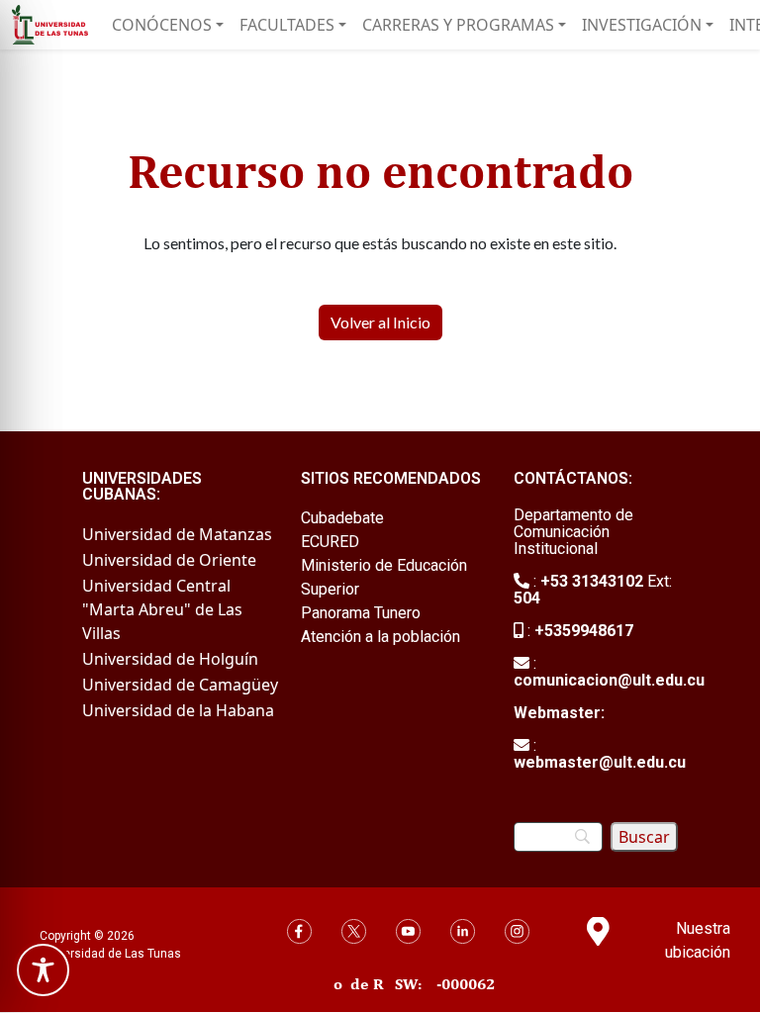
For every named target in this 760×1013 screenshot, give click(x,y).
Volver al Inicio (380, 322)
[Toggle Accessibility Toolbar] (43, 970)
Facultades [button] (286, 25)
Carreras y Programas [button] (458, 25)
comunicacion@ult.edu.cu (609, 680)
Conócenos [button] (162, 25)
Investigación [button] (642, 25)
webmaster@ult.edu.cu (600, 762)
